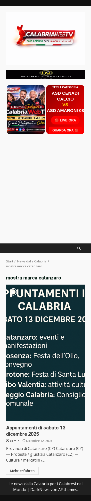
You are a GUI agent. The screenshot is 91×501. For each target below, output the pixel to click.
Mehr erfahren (22, 470)
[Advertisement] (45, 74)
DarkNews (40, 489)
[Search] (79, 248)
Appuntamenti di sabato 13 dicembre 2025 (45, 353)
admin (14, 441)
